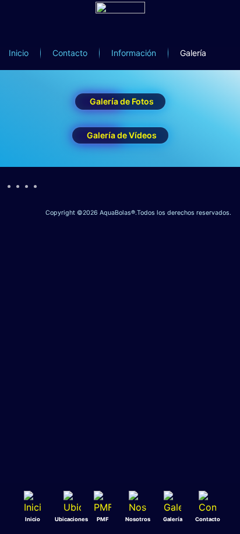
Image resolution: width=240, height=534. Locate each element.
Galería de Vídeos (122, 135)
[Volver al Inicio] (120, 26)
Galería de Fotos (122, 101)
